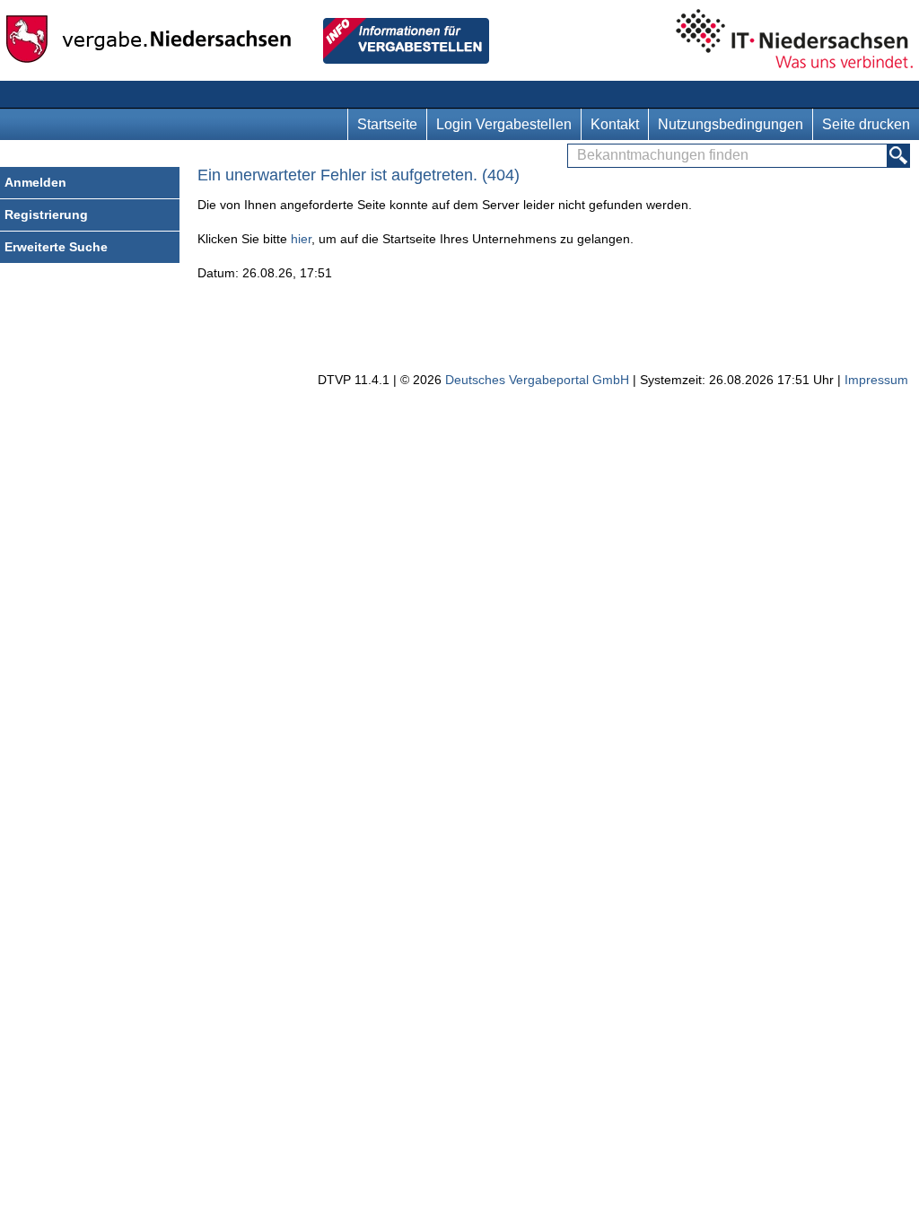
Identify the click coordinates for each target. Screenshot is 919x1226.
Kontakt (615, 124)
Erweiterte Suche (56, 247)
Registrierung (46, 214)
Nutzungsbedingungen (730, 124)
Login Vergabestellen (504, 124)
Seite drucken (866, 124)
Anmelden (35, 182)
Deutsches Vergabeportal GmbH (537, 379)
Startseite (387, 124)
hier (301, 239)
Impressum (876, 379)
